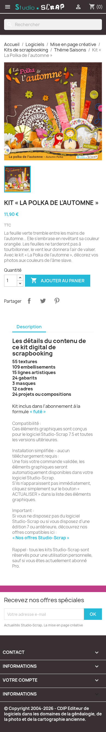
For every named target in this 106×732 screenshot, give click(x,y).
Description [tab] (29, 327)
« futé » (38, 412)
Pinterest (56, 300)
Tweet (43, 300)
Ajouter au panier (58, 280)
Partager (29, 300)
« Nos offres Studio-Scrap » (40, 538)
